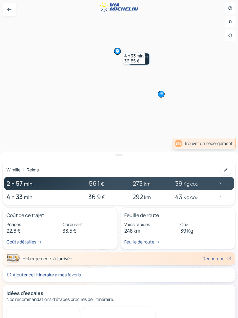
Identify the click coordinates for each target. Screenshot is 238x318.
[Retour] (9, 9)
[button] (134, 58)
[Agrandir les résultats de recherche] (119, 155)
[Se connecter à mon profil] (230, 8)
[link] (204, 143)
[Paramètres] (230, 21)
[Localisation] (230, 35)
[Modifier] (225, 169)
